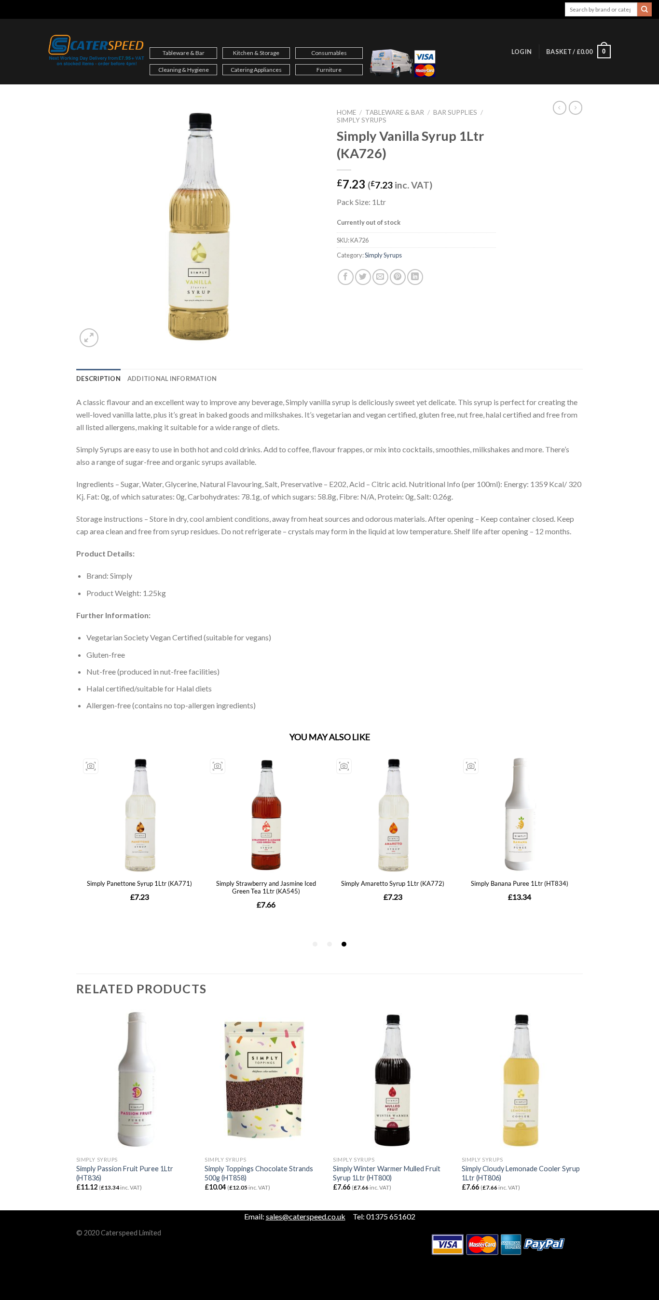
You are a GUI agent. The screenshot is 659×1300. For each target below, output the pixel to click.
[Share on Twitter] (363, 277)
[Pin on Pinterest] (398, 277)
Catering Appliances (256, 69)
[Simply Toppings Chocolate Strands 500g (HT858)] (264, 1080)
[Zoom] (89, 337)
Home (346, 112)
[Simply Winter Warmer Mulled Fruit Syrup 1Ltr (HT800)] (392, 1080)
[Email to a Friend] (380, 277)
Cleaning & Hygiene (183, 69)
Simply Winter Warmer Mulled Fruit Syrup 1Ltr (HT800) (386, 1173)
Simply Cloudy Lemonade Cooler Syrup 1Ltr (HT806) (521, 1173)
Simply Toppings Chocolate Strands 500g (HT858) (259, 1173)
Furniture (329, 69)
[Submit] (644, 9)
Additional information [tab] (172, 378)
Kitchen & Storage (256, 52)
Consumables (329, 52)
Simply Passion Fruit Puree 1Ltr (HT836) (124, 1173)
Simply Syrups (361, 120)
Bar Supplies (455, 112)
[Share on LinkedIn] (415, 277)
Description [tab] (98, 378)
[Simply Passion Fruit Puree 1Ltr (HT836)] (135, 1080)
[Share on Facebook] (346, 277)
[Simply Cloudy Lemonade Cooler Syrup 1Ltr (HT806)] (521, 1080)
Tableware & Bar (184, 52)
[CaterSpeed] (96, 51)
